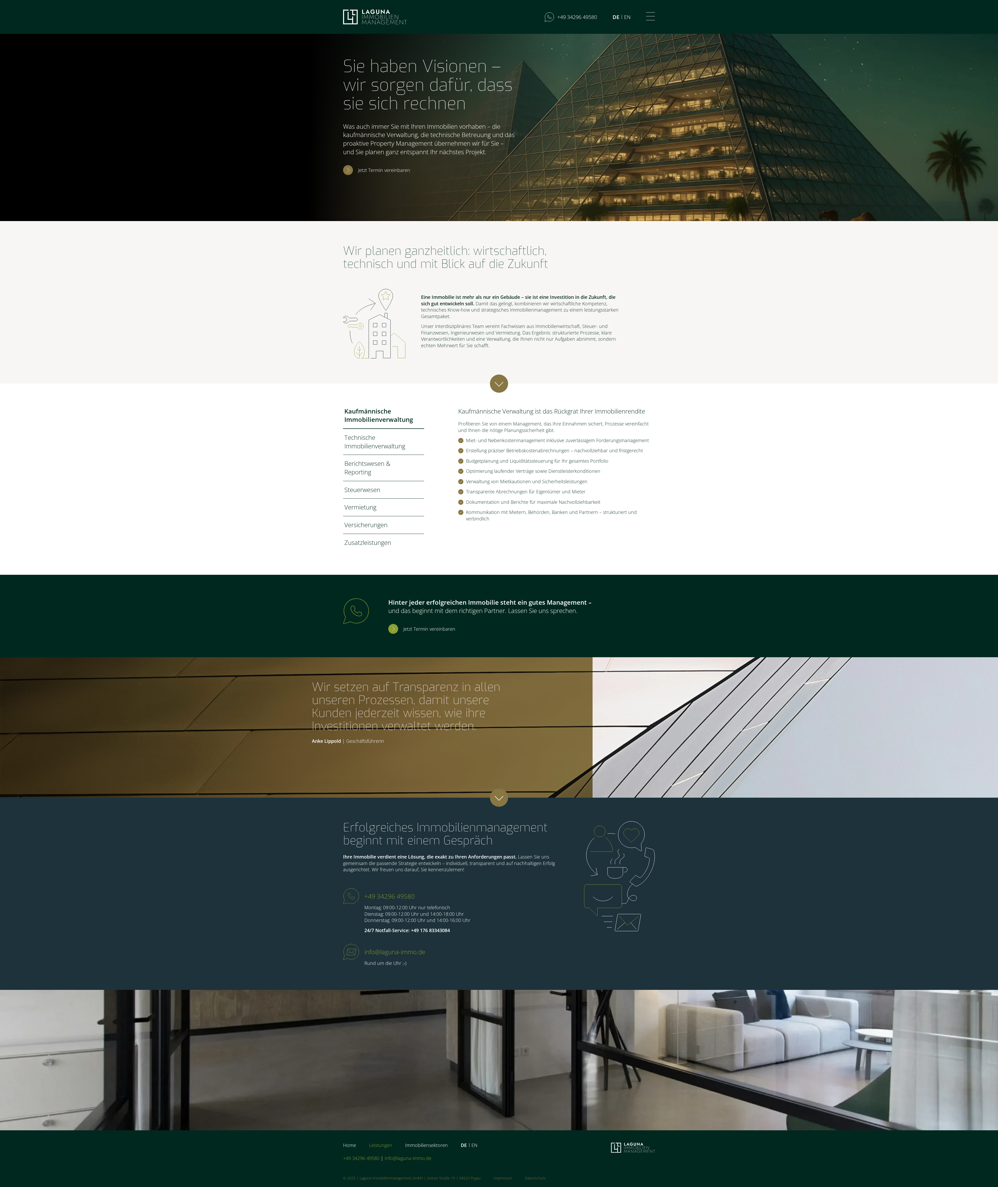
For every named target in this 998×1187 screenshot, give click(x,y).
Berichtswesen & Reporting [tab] (367, 467)
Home (349, 1145)
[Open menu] (650, 16)
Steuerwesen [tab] (362, 489)
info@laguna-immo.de (394, 951)
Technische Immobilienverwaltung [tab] (374, 441)
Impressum (503, 1178)
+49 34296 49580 (389, 896)
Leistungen (380, 1145)
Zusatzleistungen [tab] (367, 542)
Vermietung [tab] (360, 507)
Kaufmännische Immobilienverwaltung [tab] (378, 415)
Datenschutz (535, 1178)
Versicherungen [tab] (366, 524)
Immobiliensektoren (426, 1145)
